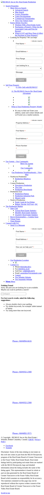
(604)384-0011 (25, 267)
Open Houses (15, 221)
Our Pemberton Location (19, 260)
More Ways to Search (18, 8)
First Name (20, 44)
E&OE (31, 440)
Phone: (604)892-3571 (22, 433)
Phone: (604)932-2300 (22, 372)
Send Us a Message (17, 225)
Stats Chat (14, 208)
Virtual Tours (15, 219)
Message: (19, 72)
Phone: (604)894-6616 (22, 341)
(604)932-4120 (23, 269)
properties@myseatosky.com (31, 273)
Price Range (20, 58)
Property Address (23, 123)
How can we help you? (25, 247)
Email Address (22, 51)
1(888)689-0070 (29, 271)
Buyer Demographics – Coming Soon (24, 217)
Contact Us (14, 265)
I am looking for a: (22, 65)
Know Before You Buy (19, 23)
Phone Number (21, 147)
